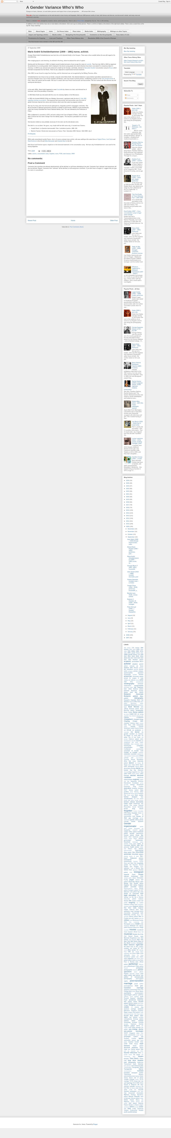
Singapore (132, 1033)
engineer (136, 779)
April (129, 623)
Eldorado (126, 775)
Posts (128, 95)
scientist (140, 1020)
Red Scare (140, 1003)
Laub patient (133, 892)
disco (141, 766)
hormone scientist (138, 861)
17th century (135, 647)
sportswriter (127, 1040)
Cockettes (127, 744)
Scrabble (126, 1024)
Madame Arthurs (138, 906)
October (130, 534)
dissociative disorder (130, 768)
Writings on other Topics (118, 31)
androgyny (130, 671)
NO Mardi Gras (128, 946)
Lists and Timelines (56, 38)
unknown (126, 1086)
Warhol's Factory (130, 1094)
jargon (131, 880)
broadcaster (139, 710)
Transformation (127, 1067)
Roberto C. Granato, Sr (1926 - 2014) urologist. (132, 601)
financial (141, 805)
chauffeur (126, 723)
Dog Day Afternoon (136, 770)
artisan (137, 680)
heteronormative (128, 850)
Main (30, 31)
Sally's (126, 1017)
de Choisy (138, 763)
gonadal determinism (136, 833)
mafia (134, 908)
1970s (141, 651)
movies (132, 929)
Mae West (127, 908)
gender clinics (134, 819)
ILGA (131, 872)
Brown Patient (128, 712)
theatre (140, 1056)
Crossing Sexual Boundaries (133, 759)
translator (127, 1072)
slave (137, 1033)
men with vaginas (134, 918)
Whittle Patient (129, 1100)
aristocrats (128, 676)
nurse (56, 153)
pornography (128, 978)
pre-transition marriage (133, 987)
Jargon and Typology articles (38, 34)
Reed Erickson (32, 141)
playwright (132, 973)
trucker (137, 1079)
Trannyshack (127, 1064)
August (130, 615)
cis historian (139, 734)
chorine (133, 726)
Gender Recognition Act (136, 828)
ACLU (141, 661)
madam (130, 906)
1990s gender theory (130, 654)
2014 (128, 513)
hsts (131, 866)
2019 (128, 499)
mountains (126, 930)
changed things (138, 719)
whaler (141, 1098)
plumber (137, 973)
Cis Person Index (62, 31)
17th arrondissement (107, 78)
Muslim (135, 934)
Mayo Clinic (140, 914)
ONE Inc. (131, 951)
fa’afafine (134, 788)
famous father (138, 792)
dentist (137, 765)
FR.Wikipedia (31, 134)
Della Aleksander (49, 141)
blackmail (132, 701)
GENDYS (135, 830)
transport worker (137, 1072)
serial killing (131, 1027)
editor (141, 773)
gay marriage (133, 818)
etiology (132, 784)
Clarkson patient (134, 739)
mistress (133, 924)
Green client (128, 837)
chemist (141, 723)
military (126, 920)
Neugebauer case (135, 938)
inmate (140, 874)
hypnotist (126, 868)
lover (136, 904)
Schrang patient (138, 1019)
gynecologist (127, 840)
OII (137, 950)
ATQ (131, 682)
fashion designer (130, 797)
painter (126, 960)
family (131, 791)
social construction (129, 1035)
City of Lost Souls (134, 737)
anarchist (136, 669)
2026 (128, 480)
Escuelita (126, 784)
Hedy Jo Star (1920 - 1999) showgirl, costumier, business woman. (137, 250)
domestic (126, 772)
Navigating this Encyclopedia (76, 34)
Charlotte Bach (61, 141)
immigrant (138, 872)
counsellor (133, 754)
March (130, 626)
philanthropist (131, 966)
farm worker (139, 795)
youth (125, 1112)
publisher (140, 995)
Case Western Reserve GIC (136, 715)
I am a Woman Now (136, 868)
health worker (134, 847)
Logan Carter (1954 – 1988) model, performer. (137, 293)
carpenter (126, 715)
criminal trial (128, 758)
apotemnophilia (128, 673)
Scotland (134, 1022)
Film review (133, 805)
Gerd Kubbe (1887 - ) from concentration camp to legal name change (132, 212)
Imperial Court (129, 874)
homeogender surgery (133, 859)
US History (132, 1088)
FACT (125, 790)
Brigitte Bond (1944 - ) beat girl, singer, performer (136, 178)
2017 (128, 505)
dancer (131, 763)
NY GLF (140, 948)
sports (141, 1038)
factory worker (133, 790)
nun (131, 948)
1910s (134, 649)
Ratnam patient (133, 1003)
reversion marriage (130, 1009)
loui (137, 902)
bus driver (126, 714)
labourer (126, 892)
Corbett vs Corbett (130, 752)
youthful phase (132, 1112)
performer (133, 964)
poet (142, 973)
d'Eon (125, 761)
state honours (67, 153)
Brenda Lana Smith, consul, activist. (132, 594)
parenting (138, 960)
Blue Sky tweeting (129, 51)
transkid (140, 1071)
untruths (132, 1086)
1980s (125, 653)
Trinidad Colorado (129, 1079)
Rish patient (136, 1012)
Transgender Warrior (133, 1069)
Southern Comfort (130, 1038)
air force (139, 666)
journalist (133, 886)
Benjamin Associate (133, 694)
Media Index (89, 31)
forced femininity (137, 807)
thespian (126, 1058)
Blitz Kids (137, 701)
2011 (127, 521)
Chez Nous (127, 725)
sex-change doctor (136, 1029)
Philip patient (139, 966)
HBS (138, 845)
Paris (141, 960)
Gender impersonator (130, 824)
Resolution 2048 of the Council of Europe (102, 38)
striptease (135, 1047)
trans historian (138, 1064)
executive (127, 788)
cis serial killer (136, 735)
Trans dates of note (122, 34)
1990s (141, 653)
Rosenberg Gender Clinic (130, 1014)
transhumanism (127, 1071)
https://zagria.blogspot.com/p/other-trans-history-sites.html (133, 61)
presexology (133, 989)
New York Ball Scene (130, 941)
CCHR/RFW (139, 717)
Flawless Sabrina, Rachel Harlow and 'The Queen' (137, 143)
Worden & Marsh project (136, 1105)
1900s (130, 649)
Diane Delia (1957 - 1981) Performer (136, 229)
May (129, 620)
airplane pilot (128, 667)
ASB (125, 682)
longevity (132, 903)
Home (73, 220)
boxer (141, 708)
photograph (139, 968)
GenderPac (127, 830)
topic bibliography (130, 1062)
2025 (128, 483)
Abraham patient (138, 659)
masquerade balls (137, 913)
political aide (139, 975)
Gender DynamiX (137, 821)
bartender (126, 690)
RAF (125, 1001)
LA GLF (141, 890)
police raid (131, 975)
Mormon (130, 927)
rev (132, 1007)
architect (135, 674)
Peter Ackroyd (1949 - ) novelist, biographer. (131, 609)
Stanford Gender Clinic (135, 1042)
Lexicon (140, 899)
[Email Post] (39, 151)
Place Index (80, 21)
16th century (127, 647)
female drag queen (129, 800)
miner (131, 920)
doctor (138, 768)
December (131, 529)
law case (140, 892)
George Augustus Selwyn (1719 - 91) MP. (137, 328)
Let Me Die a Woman (136, 897)
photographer (128, 970)
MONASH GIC (134, 926)
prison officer (139, 991)
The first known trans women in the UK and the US (45, 41)
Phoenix (126, 968)
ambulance (130, 669)
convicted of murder (131, 750)
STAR (125, 1044)
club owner (135, 742)
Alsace (111, 68)
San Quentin (133, 1017)
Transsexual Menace (133, 1074)
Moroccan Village (138, 927)
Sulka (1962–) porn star (136, 109)
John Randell (134, 883)
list (130, 901)
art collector (132, 680)
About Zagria (40, 31)
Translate (139, 74)
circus (129, 730)
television (133, 1053)
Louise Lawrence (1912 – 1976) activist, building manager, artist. (137, 441)
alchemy (141, 667)
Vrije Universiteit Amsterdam (133, 1093)
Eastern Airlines (136, 773)
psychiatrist (127, 993)
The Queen (136, 1054)
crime (141, 756)
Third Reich (134, 1058)
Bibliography (101, 31)
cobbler (141, 742)
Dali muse (132, 761)
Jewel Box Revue (134, 881)
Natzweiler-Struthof (89, 68)
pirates (135, 971)
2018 (128, 502)
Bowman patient (134, 708)
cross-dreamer (139, 757)
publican (135, 995)
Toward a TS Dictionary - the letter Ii (137, 127)
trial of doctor (138, 1078)
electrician (140, 777)
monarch (126, 926)
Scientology (127, 1022)
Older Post (114, 220)
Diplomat (137, 766)
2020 (128, 496)
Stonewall (127, 1047)
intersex (126, 876)
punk (141, 996)
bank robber (128, 689)
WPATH (132, 1107)
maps (132, 911)
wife (142, 1100)
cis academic (136, 730)
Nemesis (126, 938)
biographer (127, 700)
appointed (140, 673)
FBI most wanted (138, 798)
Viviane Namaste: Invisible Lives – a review (133, 581)
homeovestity (128, 861)
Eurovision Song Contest (133, 786)
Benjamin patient (131, 696)
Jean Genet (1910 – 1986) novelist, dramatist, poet (133, 574)
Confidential (127, 749)
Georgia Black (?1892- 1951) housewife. (132, 567)
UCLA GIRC (136, 1083)
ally (125, 669)
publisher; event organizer (131, 996)
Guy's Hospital (138, 838)
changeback (128, 719)
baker (131, 687)
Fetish (126, 803)
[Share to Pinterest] (50, 151)
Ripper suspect (128, 1012)
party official (139, 962)
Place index (77, 31)
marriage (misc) (138, 911)
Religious (132, 1005)
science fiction (129, 1020)
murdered (140, 930)
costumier (127, 754)
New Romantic (132, 939)
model (137, 924)
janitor (130, 878)
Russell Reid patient (131, 1015)
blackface (126, 701)
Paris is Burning (129, 962)
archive (141, 674)
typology (129, 1083)
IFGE (130, 870)
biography (133, 700)
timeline (140, 1060)
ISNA (141, 876)
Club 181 (133, 740)
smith (142, 1033)
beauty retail (128, 692)
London (134, 900)
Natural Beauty (133, 936)
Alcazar (136, 667)
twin (139, 1081)
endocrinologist (128, 779)
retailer (126, 1007)
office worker (131, 950)
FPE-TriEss (127, 813)
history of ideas (134, 856)
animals (135, 671)
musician (128, 934)
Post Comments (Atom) (76, 227)
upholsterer (138, 1086)
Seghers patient (129, 1025)
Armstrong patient (138, 676)
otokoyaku (127, 955)
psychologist (128, 995)
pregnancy (127, 989)
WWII (73, 153)
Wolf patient (133, 1103)
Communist (127, 745)
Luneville (88, 64)
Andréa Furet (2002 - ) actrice (137, 159)
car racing (140, 714)
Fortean (135, 811)
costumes (141, 752)
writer (141, 1107)
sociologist (127, 1036)
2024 (128, 486)
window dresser (135, 1101)
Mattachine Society (130, 914)
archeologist (127, 674)
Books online (56, 34)
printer (133, 991)
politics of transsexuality (133, 977)
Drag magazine (133, 772)
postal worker (138, 983)
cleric (141, 739)
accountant (135, 661)
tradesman (140, 1062)
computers (140, 745)
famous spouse (134, 793)
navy (141, 936)
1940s (141, 649)
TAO (142, 1049)
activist (34, 153)
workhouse (126, 1106)
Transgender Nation (137, 1067)
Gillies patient (133, 831)
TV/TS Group (134, 1081)
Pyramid (126, 998)
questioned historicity (136, 1000)
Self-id (138, 1025)
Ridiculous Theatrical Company (133, 1010)
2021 (128, 494)
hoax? (126, 858)
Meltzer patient (133, 916)
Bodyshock (134, 705)
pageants (130, 958)
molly (141, 924)
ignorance (135, 870)
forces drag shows (133, 808)
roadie (141, 1012)
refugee (126, 1005)
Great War (139, 835)
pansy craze (131, 960)
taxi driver (140, 1051)
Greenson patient (138, 837)
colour (132, 744)
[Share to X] (46, 151)
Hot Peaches (133, 865)
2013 (128, 515)
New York (140, 939)
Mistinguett (127, 924)
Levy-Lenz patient (130, 899)
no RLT (136, 946)
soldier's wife (138, 1036)
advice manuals (129, 666)
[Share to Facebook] (48, 151)
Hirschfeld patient (137, 854)
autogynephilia (138, 685)
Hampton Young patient (130, 843)
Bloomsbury (133, 703)
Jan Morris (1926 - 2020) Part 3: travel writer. (137, 423)
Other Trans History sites (75, 38)
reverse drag (139, 1007)
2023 (128, 488)
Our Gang (140, 955)
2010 (128, 524)
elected (133, 775)
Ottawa (133, 955)
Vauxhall (126, 1091)
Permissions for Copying (36, 38)
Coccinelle (60, 89)
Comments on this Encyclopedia (101, 34)
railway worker (132, 1001)
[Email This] (43, 151)
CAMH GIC (133, 714)
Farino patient (130, 795)
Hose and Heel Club (130, 863)
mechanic (126, 916)
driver (139, 772)
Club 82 (138, 740)
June (129, 618)
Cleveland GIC (127, 740)
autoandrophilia (139, 681)
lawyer (126, 893)
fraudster (134, 813)
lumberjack (140, 904)
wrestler (137, 1106)
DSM (129, 773)
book (125, 707)
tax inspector (131, 1051)
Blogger (95, 1124)
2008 (128, 635)
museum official (132, 932)
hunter (141, 866)
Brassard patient (129, 710)
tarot (125, 1051)
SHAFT (126, 1033)
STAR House (133, 1044)
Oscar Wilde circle (137, 953)
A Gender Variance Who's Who (55, 7)
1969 (137, 651)
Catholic (126, 717)
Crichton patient (135, 756)
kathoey (141, 886)
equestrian (134, 781)
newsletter (133, 943)
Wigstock (126, 1101)
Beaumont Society (137, 690)
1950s (125, 651)
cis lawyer (127, 735)
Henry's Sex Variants (135, 848)
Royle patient (140, 1014)
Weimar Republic (134, 1096)
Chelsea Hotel (134, 723)
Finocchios (127, 807)
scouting (140, 1022)
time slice (132, 1060)
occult (125, 950)
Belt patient (139, 692)
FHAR (130, 803)
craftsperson (140, 754)
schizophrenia (128, 1019)
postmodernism (128, 986)
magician (140, 908)
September (131, 537)
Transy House (128, 1078)
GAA (133, 816)
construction (139, 749)
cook (141, 750)
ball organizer (138, 687)
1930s (138, 649)
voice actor (140, 1091)
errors (141, 783)
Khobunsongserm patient (130, 888)
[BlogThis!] (44, 151)
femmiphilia (139, 802)
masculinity (127, 913)
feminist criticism (129, 802)
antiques (140, 671)
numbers (126, 948)
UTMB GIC (132, 1089)
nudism (141, 946)
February (131, 629)
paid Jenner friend (138, 958)
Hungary (136, 866)
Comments (129, 98)
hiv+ (141, 856)
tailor (129, 1049)
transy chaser (139, 1076)
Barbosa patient (138, 689)
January (130, 631)
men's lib (141, 918)
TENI (139, 1053)
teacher (126, 1053)
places (141, 972)
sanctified (141, 1017)
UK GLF (140, 1084)
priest (130, 991)
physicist (135, 969)
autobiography (129, 684)
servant (138, 1027)
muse (125, 932)
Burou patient (138, 712)
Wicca (137, 1100)
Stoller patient (138, 1045)
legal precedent (130, 895)
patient (126, 964)
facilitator (140, 788)
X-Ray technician (137, 1108)
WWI (125, 1108)
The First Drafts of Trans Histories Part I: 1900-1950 (137, 196)
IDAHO (126, 870)
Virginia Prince (101, 139)
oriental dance (139, 951)
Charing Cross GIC (133, 721)
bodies (141, 703)
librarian (126, 900)
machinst (126, 906)
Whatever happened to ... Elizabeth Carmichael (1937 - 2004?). (137, 270)
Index (51, 31)
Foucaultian (140, 811)
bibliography (138, 698)
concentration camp (43, 153)
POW (60, 153)
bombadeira (140, 705)
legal (141, 893)
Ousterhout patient (129, 957)
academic (127, 661)
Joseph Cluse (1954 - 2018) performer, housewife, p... (132, 588)
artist (141, 680)
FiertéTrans (136, 803)
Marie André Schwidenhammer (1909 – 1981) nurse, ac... (133, 560)
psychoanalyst (139, 993)
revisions (140, 1009)
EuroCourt (140, 784)
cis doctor (135, 732)
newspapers (139, 943)
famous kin (127, 793)
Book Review (133, 707)
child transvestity (138, 725)
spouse (134, 1040)
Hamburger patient (138, 842)
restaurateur (139, 1005)
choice (125, 726)
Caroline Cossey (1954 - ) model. (137, 457)
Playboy (126, 973)
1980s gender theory (133, 653)
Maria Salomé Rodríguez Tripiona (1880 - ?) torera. (137, 365)
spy (138, 1040)
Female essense (139, 800)
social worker (139, 1034)
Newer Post (32, 220)
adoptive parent (137, 664)
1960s (133, 651)
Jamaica (126, 878)
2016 (128, 507)
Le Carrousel (134, 893)
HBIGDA (133, 845)
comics (141, 744)
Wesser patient (135, 1098)
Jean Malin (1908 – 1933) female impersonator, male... (132, 542)
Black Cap (140, 700)
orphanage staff (128, 953)
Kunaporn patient (133, 890)
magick (126, 909)
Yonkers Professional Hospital (133, 1110)
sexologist (139, 1031)
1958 (129, 651)
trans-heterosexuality (137, 1065)
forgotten (51, 153)
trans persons (127, 1065)
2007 (128, 637)
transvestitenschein (129, 1076)
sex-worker (128, 1031)
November (131, 531)
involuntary (134, 876)
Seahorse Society (137, 1024)
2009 (128, 526)
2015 (128, 510)
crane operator (127, 756)
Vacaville (140, 1089)
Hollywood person (136, 858)
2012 (128, 518)
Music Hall (140, 931)
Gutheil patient (128, 838)
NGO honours (129, 945)
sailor (141, 1015)
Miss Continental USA (136, 922)
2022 (128, 491)
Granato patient (129, 835)
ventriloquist (133, 1091)
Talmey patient (135, 1049)
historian (126, 856)
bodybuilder (127, 705)
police (126, 975)
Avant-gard (126, 687)
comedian (136, 744)
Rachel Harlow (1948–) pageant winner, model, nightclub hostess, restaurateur (133, 385)
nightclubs (139, 945)
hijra (133, 852)
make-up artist (134, 909)
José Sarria (109, 139)
